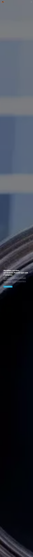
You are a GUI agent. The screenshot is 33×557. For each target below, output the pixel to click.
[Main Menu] (31, 2)
